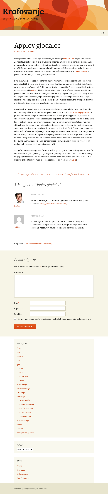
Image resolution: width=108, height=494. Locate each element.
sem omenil (68, 58)
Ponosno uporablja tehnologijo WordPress (31, 488)
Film (18, 360)
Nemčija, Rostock (26, 408)
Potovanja (21, 396)
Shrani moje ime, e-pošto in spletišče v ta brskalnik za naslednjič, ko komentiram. (54, 319)
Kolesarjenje (22, 384)
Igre (18, 364)
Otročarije (21, 392)
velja (74, 159)
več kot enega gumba (79, 112)
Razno (19, 424)
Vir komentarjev (23, 474)
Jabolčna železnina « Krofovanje (38, 243)
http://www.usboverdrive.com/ (53, 203)
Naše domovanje (23, 388)
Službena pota (25, 416)
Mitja (18, 227)
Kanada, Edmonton (26, 404)
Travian (22, 380)
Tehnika (32, 51)
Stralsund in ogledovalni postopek (74, 174)
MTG (21, 372)
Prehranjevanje (23, 420)
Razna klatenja (25, 412)
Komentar (19, 272)
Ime (16, 303)
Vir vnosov (21, 470)
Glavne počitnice (26, 400)
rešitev (34, 90)
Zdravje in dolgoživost (25, 433)
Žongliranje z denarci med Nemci (32, 174)
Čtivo (19, 348)
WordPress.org (23, 478)
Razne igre (23, 376)
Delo (18, 352)
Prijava (19, 466)
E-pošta (18, 308)
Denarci (20, 356)
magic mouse (81, 71)
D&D (21, 368)
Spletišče (18, 314)
